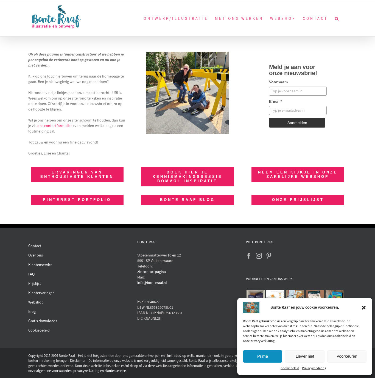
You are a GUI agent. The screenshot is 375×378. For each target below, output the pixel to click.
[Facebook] (249, 256)
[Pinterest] (269, 256)
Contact (34, 246)
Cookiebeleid (290, 368)
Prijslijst (34, 283)
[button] (363, 307)
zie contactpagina (151, 271)
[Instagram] (259, 256)
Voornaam (278, 82)
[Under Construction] (187, 53)
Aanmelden (297, 122)
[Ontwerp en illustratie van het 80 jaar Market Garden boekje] (295, 297)
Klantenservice (40, 264)
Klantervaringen (41, 293)
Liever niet (305, 356)
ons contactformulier (54, 125)
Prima (262, 356)
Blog (32, 311)
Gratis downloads (42, 321)
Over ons (35, 255)
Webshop (36, 302)
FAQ (31, 274)
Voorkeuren (347, 356)
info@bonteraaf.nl (152, 282)
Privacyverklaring (314, 368)
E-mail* (275, 101)
